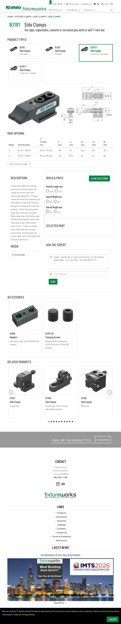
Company (61, 528)
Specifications (19, 254)
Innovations (72, 9)
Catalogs (61, 524)
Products (61, 512)
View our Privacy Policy (24, 614)
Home (10, 16)
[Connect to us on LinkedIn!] (58, 483)
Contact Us (62, 532)
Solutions (88, 9)
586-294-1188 (107, 3)
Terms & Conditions (61, 536)
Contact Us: (87, 3)
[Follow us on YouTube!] (63, 483)
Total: (56, 3)
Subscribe (102, 440)
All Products (54, 9)
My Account (73, 3)
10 (72, 421)
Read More (59, 602)
